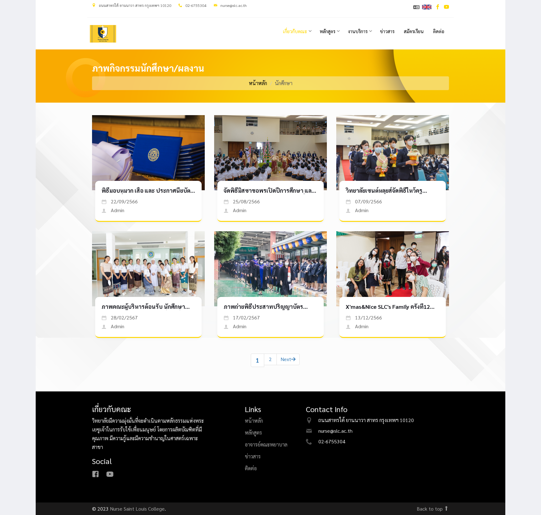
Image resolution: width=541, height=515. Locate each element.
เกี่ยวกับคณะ (295, 31)
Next (286, 359)
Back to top (430, 508)
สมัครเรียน (414, 31)
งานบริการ (358, 31)
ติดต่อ (438, 31)
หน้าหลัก (258, 83)
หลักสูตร (327, 31)
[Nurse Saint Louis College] (103, 34)
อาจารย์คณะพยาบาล (266, 444)
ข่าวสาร (387, 31)
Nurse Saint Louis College (137, 508)
